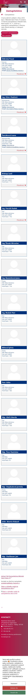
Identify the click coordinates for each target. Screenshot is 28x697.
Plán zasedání (6, 35)
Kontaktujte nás (5, 637)
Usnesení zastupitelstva (9, 33)
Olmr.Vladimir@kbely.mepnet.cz (15, 109)
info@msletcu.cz (8, 626)
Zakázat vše (14, 688)
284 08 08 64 (10, 107)
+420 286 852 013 (8, 629)
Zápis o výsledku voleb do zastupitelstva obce (9, 587)
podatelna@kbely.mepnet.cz (10, 583)
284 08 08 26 (10, 145)
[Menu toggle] (25, 2)
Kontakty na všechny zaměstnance (11, 634)
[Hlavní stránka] (2, 15)
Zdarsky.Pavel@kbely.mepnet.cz (14, 70)
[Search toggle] (21, 2)
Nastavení (14, 683)
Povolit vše (14, 692)
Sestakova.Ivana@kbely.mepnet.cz (15, 147)
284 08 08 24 (10, 69)
